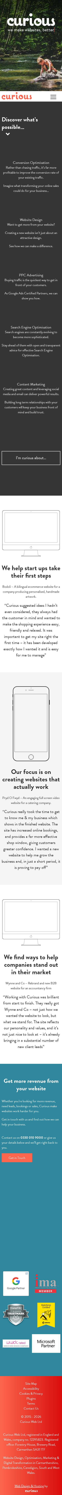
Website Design (31, 219)
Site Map (31, 1383)
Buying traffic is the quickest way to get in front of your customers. (31, 282)
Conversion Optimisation (31, 162)
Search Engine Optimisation (31, 327)
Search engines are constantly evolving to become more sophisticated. (31, 334)
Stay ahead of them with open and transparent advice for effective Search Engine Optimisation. (31, 350)
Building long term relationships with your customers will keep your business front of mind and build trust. (31, 407)
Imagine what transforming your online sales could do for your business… (31, 188)
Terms (31, 1403)
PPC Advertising (31, 275)
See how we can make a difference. (31, 246)
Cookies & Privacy (31, 1393)
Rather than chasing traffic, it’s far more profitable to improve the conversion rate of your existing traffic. (31, 172)
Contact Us (31, 1408)
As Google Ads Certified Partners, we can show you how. (31, 296)
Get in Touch (17, 1157)
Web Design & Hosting (29, 1485)
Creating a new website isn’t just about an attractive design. (31, 235)
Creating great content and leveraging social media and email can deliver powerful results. (31, 391)
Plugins (31, 1398)
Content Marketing (31, 384)
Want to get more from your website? (31, 224)
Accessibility (31, 1388)
